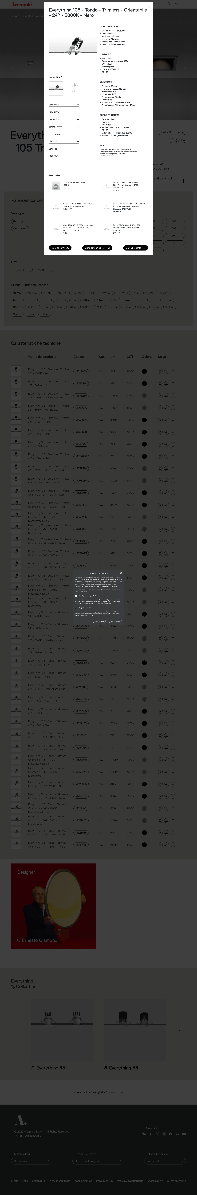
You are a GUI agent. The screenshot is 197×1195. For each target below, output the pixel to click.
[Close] (121, 573)
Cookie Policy (83, 591)
